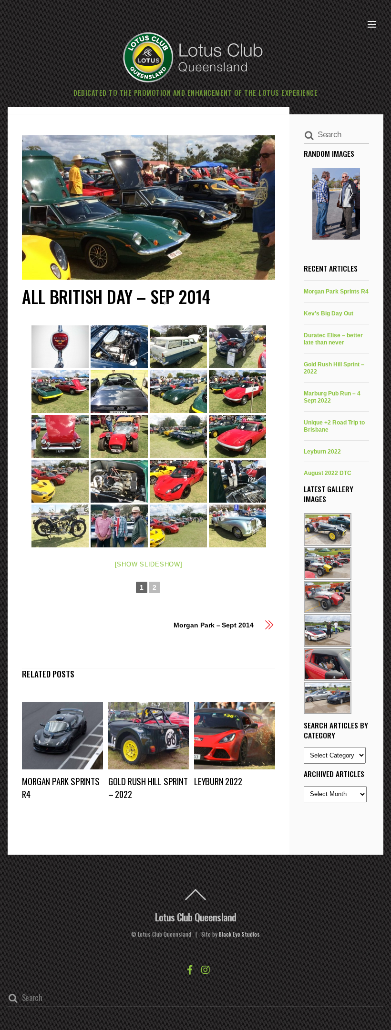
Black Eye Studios (239, 934)
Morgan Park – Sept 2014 (213, 625)
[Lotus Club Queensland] (193, 56)
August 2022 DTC (327, 473)
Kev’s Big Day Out (328, 313)
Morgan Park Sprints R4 (336, 291)
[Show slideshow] (149, 564)
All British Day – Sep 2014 (116, 296)
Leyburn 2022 (218, 781)
